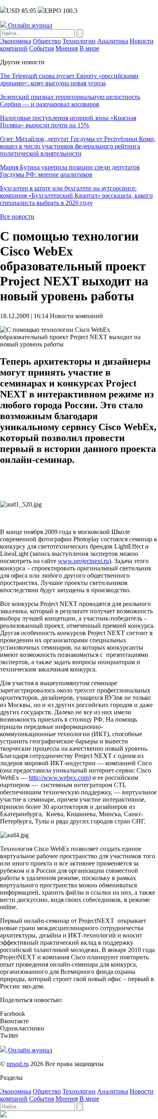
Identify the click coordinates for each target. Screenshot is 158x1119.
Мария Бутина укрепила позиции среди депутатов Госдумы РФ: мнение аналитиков (70, 171)
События (41, 48)
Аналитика (112, 41)
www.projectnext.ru (83, 560)
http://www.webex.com (59, 777)
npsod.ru (17, 1063)
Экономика (15, 41)
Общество (47, 41)
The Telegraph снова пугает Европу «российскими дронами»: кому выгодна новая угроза (69, 79)
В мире (89, 48)
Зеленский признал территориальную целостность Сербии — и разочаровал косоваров (70, 100)
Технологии (79, 41)
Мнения (67, 48)
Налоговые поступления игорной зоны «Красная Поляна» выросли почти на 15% (68, 121)
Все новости (17, 216)
